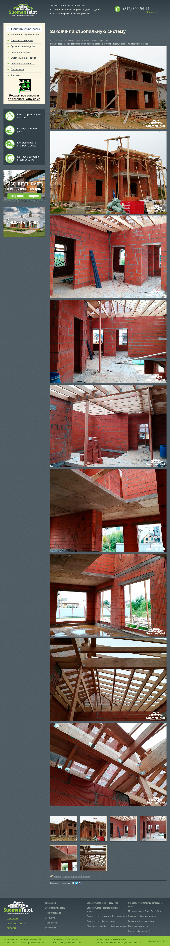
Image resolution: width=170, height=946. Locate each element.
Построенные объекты (23, 63)
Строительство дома (22, 40)
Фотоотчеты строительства (25, 28)
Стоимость (50, 918)
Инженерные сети (20, 52)
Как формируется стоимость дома (27, 144)
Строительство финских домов (101, 921)
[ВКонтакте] (73, 883)
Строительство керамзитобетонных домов (107, 916)
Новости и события (16, 923)
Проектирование (53, 913)
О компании (17, 69)
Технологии (50, 903)
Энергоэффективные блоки (141, 931)
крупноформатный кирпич (76, 876)
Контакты (151, 12)
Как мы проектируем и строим (29, 116)
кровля (57, 876)
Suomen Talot (23, 10)
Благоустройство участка (27, 130)
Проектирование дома (23, 46)
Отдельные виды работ (23, 57)
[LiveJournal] (80, 883)
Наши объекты (52, 923)
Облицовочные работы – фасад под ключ (106, 926)
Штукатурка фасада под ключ (142, 916)
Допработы (50, 928)
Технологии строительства (25, 34)
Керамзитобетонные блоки (141, 921)
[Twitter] (76, 883)
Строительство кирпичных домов (102, 903)
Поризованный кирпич (138, 926)
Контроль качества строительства (28, 158)
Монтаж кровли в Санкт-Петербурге (145, 911)
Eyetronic (162, 941)
